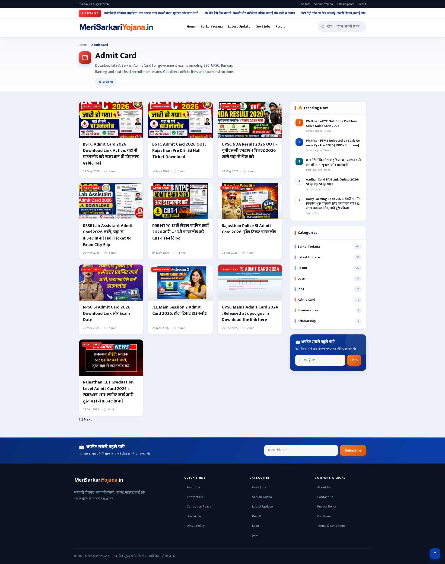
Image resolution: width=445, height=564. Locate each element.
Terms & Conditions (331, 526)
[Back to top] (435, 553)
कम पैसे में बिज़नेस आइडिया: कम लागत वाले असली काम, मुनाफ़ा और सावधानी (151, 13)
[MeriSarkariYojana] (99, 480)
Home (191, 26)
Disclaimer (194, 516)
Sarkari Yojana (323, 4)
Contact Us (195, 497)
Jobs (255, 535)
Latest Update (345, 4)
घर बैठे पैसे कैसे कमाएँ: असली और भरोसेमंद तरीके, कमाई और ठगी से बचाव (250, 13)
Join (354, 360)
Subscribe (353, 450)
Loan (255, 526)
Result (362, 4)
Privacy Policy (327, 506)
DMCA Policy (196, 526)
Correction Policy (199, 506)
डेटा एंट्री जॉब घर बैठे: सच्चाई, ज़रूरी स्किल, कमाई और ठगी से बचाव (341, 13)
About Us (193, 487)
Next (88, 419)
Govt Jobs (304, 4)
